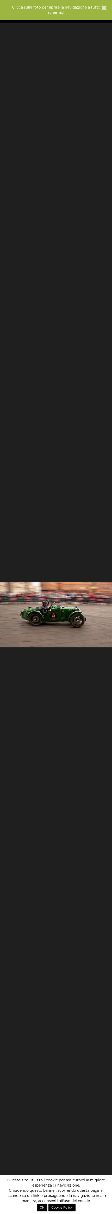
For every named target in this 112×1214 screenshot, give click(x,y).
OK (42, 1207)
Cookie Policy (62, 1207)
